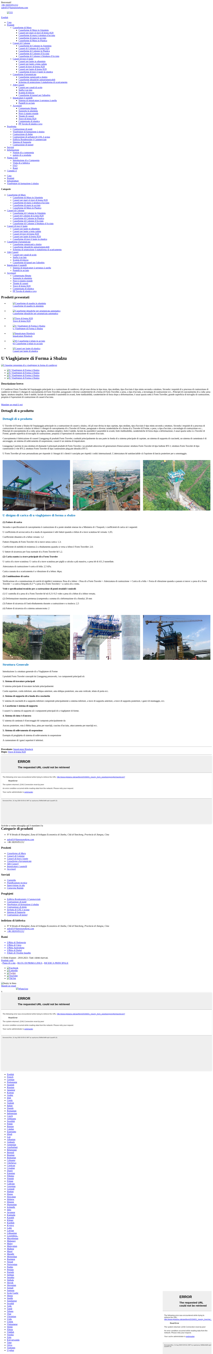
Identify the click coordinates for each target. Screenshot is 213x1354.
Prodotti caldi (7, 960)
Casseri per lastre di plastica (25, 351)
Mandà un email (8, 986)
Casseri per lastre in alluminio (32, 61)
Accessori (17, 105)
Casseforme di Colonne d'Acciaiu (34, 53)
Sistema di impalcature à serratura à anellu (38, 100)
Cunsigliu (11, 880)
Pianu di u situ (9, 963)
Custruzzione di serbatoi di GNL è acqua (31, 137)
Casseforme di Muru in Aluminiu (34, 30)
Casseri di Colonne (21, 43)
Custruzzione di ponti (22, 129)
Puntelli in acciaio (27, 103)
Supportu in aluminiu (28, 111)
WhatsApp (23, 989)
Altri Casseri (18, 85)
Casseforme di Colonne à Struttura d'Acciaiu (39, 56)
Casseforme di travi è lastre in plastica (36, 72)
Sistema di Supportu (22, 142)
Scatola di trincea (26, 92)
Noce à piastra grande (28, 113)
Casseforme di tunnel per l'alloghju (34, 95)
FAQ (15, 165)
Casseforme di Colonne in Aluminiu (35, 46)
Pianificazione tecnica (17, 883)
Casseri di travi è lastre (23, 59)
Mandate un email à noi (12, 404)
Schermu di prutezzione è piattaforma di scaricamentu (43, 82)
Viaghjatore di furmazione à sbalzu (28, 131)
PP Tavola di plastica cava (30, 124)
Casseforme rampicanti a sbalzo (33, 77)
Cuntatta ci (12, 171)
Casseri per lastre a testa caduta (33, 64)
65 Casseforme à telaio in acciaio (28, 343)
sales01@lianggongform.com (20, 839)
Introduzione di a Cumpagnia (26, 160)
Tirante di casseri (26, 116)
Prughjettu (11, 126)
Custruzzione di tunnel (23, 144)
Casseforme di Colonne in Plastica (34, 51)
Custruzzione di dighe (23, 134)
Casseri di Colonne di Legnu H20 (34, 48)
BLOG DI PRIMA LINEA (29, 963)
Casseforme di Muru (22, 27)
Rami (15, 168)
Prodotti (10, 25)
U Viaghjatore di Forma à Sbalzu (28, 328)
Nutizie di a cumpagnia (23, 152)
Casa (9, 22)
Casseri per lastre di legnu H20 (33, 69)
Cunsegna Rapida (15, 888)
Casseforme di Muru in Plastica (33, 40)
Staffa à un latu (25, 90)
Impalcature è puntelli (22, 98)
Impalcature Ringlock (22, 336)
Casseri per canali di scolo (30, 87)
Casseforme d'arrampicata (24, 74)
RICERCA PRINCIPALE (56, 963)
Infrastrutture (13, 181)
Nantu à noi (12, 157)
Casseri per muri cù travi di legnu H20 (36, 33)
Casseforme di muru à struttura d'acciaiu (37, 35)
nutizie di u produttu (22, 155)
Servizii (10, 147)
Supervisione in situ (16, 885)
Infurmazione (13, 150)
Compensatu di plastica (29, 121)
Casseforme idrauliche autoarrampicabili (37, 79)
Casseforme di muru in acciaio (32, 38)
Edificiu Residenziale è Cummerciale (30, 139)
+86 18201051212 (15, 931)
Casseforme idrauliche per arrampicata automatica (35, 313)
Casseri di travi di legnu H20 (32, 66)
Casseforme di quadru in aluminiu (28, 306)
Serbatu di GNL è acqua (18, 909)
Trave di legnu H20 (27, 118)
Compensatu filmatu (28, 108)
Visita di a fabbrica (21, 163)
